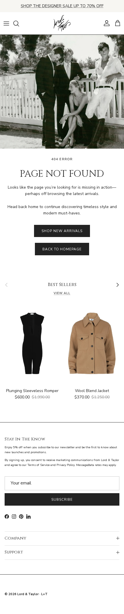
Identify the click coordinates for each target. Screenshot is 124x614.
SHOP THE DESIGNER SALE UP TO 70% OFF (62, 6)
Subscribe (62, 499)
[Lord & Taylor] (62, 23)
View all (62, 293)
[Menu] (6, 23)
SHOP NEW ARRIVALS (62, 231)
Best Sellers (62, 285)
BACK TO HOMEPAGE (62, 249)
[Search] (19, 23)
